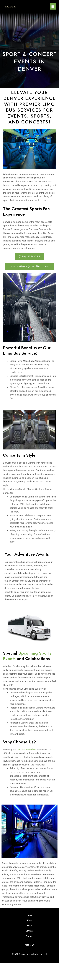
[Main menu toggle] (53, 6)
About (29, 920)
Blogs (29, 925)
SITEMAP (29, 945)
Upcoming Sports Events (27, 656)
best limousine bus (26, 749)
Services (29, 931)
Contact (29, 936)
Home (29, 915)
